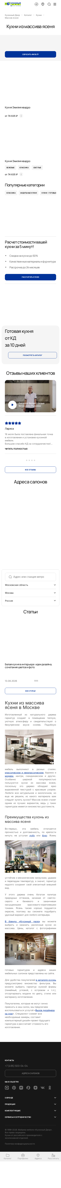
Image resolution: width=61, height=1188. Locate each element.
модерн (9, 776)
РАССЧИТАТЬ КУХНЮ (30, 277)
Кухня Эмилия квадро (17, 107)
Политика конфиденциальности (20, 1144)
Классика (11, 193)
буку (44, 835)
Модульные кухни (28, 193)
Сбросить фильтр (30, 54)
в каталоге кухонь (46, 980)
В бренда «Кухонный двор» (22, 921)
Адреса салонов (30, 1073)
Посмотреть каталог (32, 355)
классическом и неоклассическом (24, 772)
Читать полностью (16, 449)
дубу (32, 835)
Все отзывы (30, 470)
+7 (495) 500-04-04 (16, 1066)
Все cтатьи (30, 691)
